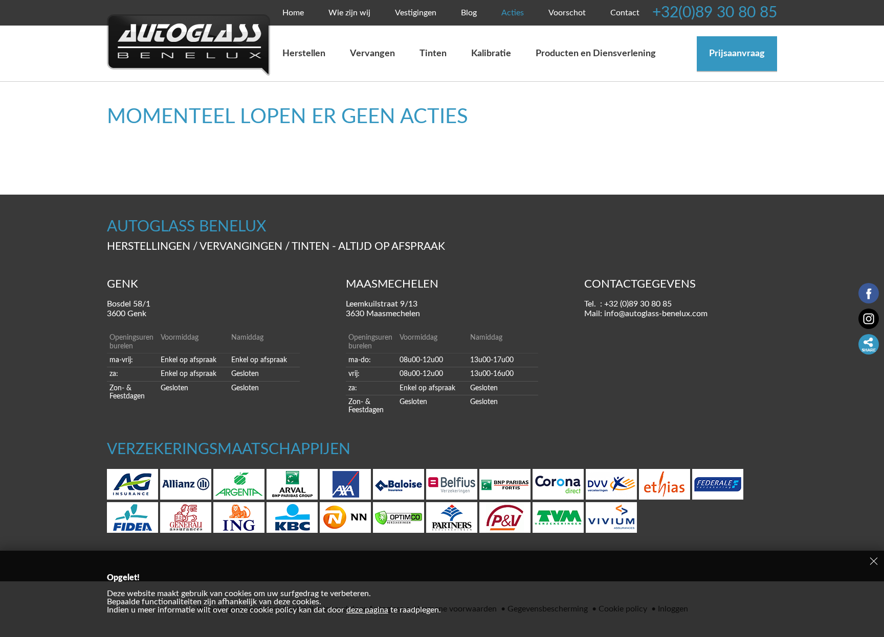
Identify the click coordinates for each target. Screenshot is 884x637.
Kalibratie (491, 53)
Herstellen (303, 53)
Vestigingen (415, 13)
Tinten (433, 53)
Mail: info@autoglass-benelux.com (646, 314)
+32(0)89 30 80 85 (714, 12)
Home (293, 13)
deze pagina (367, 610)
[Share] (868, 344)
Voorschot (567, 13)
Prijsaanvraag (737, 53)
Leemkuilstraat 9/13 (383, 309)
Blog (469, 13)
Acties (512, 13)
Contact (624, 13)
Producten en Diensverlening (596, 53)
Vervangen (372, 53)
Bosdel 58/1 (128, 309)
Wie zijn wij (349, 13)
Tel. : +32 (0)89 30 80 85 (628, 304)
